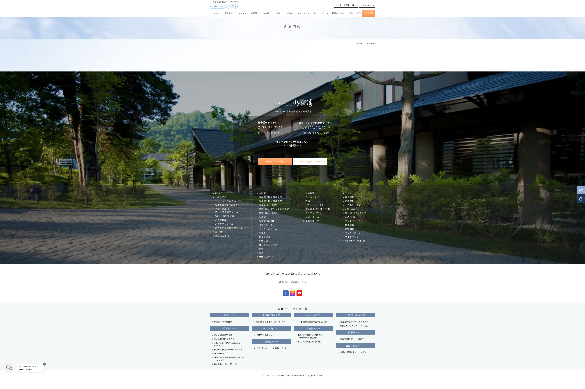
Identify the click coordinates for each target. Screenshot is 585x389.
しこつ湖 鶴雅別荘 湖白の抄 (310, 336)
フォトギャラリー (354, 221)
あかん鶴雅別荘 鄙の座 (224, 339)
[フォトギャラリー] (581, 190)
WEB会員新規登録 (224, 216)
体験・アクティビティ (307, 13)
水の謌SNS (350, 217)
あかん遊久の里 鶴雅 (223, 335)
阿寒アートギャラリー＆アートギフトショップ (230, 358)
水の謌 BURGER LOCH (317, 209)
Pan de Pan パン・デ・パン (226, 364)
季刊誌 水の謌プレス (356, 213)
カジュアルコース (268, 244)
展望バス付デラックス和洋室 (274, 209)
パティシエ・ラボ (314, 205)
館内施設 (291, 13)
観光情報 (349, 197)
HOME (216, 13)
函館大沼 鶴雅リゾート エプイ (353, 352)
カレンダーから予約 (225, 201)
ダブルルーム (266, 225)
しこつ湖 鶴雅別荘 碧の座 (309, 341)
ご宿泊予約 (368, 13)
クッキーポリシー (354, 233)
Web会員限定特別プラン (227, 205)
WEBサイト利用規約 (355, 241)
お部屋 (254, 13)
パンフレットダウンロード (309, 161)
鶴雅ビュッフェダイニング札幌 (354, 326)
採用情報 (349, 225)
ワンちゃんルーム (268, 229)
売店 (307, 201)
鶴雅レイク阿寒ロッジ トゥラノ (228, 349)
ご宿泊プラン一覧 (274, 161)
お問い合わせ (352, 209)
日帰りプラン (338, 13)
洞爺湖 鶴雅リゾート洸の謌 (352, 339)
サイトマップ (352, 237)
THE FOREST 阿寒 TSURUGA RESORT (227, 344)
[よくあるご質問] (581, 199)
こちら (304, 141)
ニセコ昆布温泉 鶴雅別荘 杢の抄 (312, 322)
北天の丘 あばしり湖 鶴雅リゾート (271, 348)
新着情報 (229, 13)
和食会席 (263, 241)
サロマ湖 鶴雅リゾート (266, 335)
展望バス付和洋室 (268, 213)
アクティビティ (313, 213)
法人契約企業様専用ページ (229, 228)
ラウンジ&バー (313, 197)
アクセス (324, 13)
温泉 (278, 13)
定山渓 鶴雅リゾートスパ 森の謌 (354, 322)
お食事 (266, 13)
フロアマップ (312, 221)
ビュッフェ (265, 237)
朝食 (261, 248)
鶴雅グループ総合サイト (291, 282)
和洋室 (262, 217)
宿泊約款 (349, 229)
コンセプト (241, 13)
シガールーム (312, 217)
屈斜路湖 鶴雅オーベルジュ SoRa (270, 322)
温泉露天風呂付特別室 (270, 197)
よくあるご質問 (354, 13)
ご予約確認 (221, 220)
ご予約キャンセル (224, 224)
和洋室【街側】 (267, 221)
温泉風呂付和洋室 (268, 205)
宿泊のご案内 (222, 235)
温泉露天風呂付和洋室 (270, 201)
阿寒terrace (219, 353)
